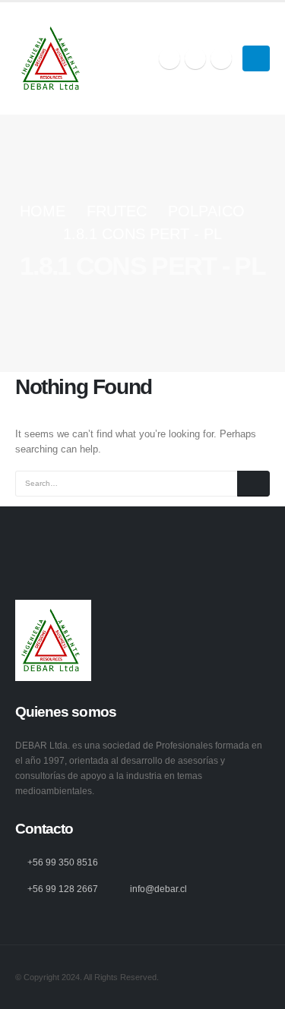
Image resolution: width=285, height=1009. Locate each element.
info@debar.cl (158, 889)
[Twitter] (195, 58)
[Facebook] (169, 58)
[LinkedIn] (221, 58)
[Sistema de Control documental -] (53, 58)
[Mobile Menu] (256, 58)
